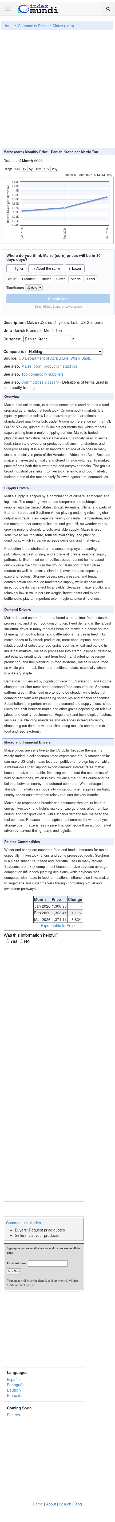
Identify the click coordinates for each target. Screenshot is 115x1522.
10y (38, 168)
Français (14, 1395)
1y (24, 168)
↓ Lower (74, 268)
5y (31, 168)
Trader (46, 278)
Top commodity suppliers (42, 374)
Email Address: (16, 1263)
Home (8, 25)
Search (65, 1504)
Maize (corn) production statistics (49, 366)
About (51, 1504)
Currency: (12, 338)
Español (14, 1379)
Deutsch (14, 1390)
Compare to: (14, 351)
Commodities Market (23, 1222)
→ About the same (46, 268)
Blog (78, 1504)
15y (46, 168)
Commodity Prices (33, 25)
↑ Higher (16, 268)
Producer (28, 278)
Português (15, 1384)
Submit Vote (58, 298)
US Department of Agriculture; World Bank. (55, 358)
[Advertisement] (57, 88)
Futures (13, 1414)
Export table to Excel (58, 925)
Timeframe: (15, 287)
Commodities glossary (40, 382)
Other (91, 278)
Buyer (60, 278)
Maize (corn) (63, 25)
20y (54, 168)
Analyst (76, 278)
